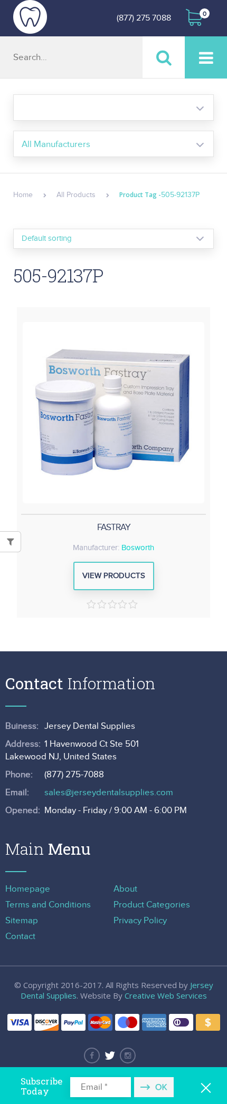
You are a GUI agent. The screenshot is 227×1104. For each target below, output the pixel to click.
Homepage (27, 889)
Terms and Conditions (48, 905)
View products (113, 575)
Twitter (110, 1055)
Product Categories (152, 905)
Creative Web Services (166, 995)
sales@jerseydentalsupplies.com (108, 792)
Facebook (92, 1055)
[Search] (164, 57)
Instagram (128, 1055)
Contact (20, 936)
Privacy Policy (140, 920)
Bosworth (137, 547)
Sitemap (21, 920)
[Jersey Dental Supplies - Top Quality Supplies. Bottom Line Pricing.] (30, 17)
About (125, 889)
